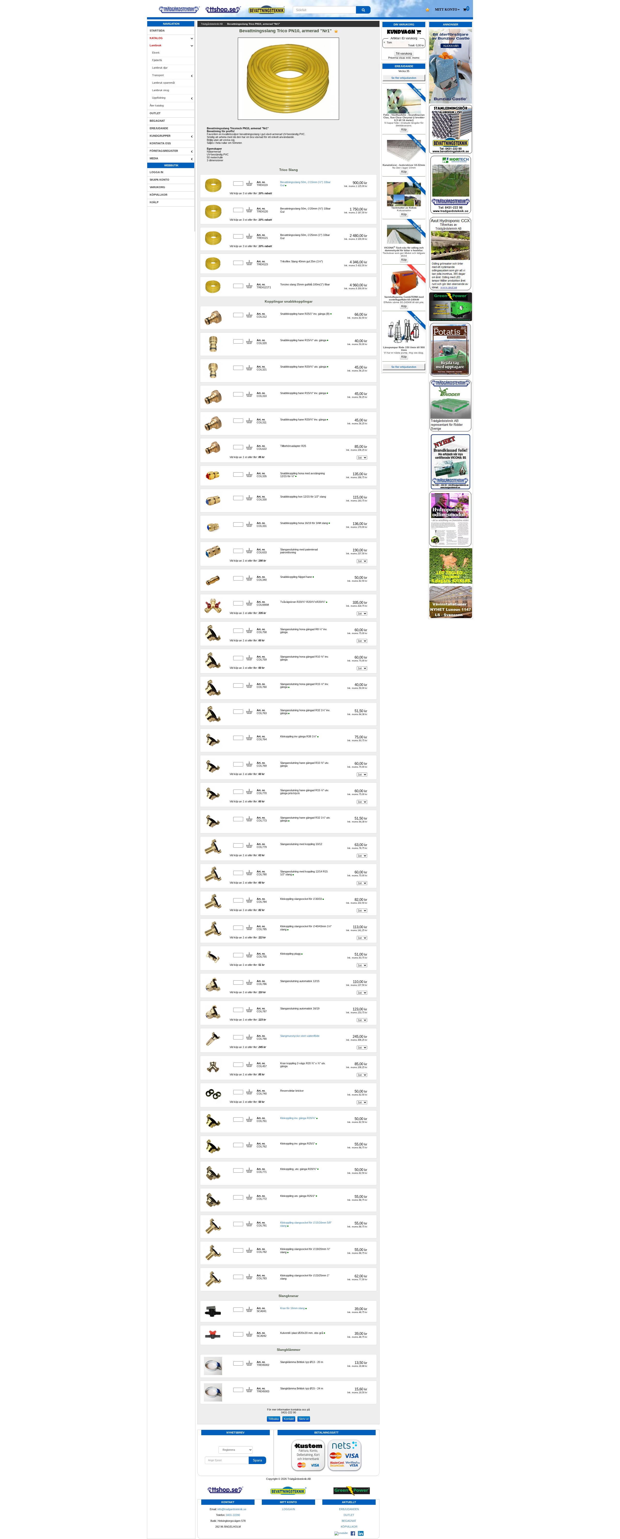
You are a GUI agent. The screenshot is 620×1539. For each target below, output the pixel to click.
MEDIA (154, 158)
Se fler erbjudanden (403, 77)
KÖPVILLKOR (158, 194)
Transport (158, 75)
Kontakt (289, 1419)
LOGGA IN (156, 172)
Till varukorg (404, 53)
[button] (447, 10)
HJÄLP (154, 202)
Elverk (156, 52)
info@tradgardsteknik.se (231, 1509)
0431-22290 (233, 1515)
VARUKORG (157, 187)
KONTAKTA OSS (160, 143)
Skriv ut (304, 1419)
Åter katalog (157, 105)
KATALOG (156, 38)
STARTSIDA (157, 30)
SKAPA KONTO (159, 179)
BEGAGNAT (157, 120)
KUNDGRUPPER (160, 135)
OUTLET (155, 113)
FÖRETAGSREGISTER (164, 150)
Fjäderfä (157, 60)
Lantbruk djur (160, 67)
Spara (257, 1460)
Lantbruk (155, 45)
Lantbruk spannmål (163, 82)
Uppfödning (158, 97)
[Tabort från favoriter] (336, 31)
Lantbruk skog (160, 90)
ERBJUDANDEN (349, 1509)
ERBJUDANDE (159, 128)
